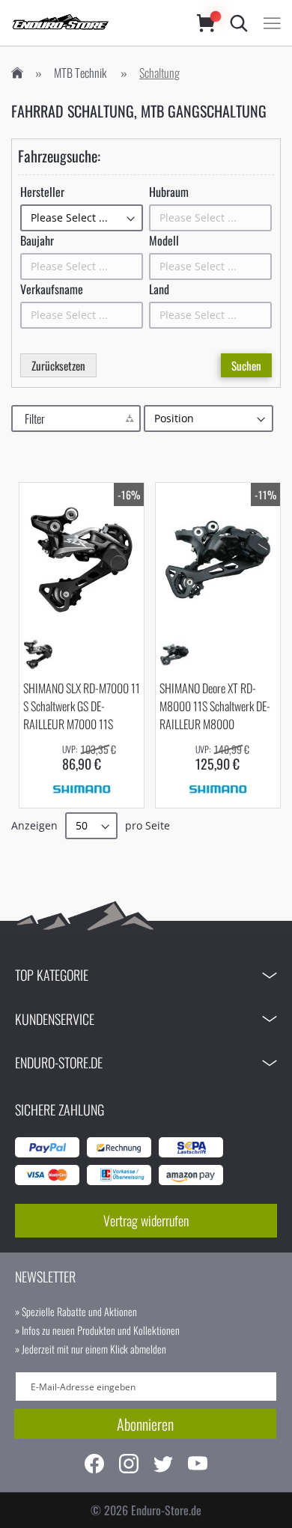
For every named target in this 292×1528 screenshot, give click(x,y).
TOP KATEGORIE (51, 974)
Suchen (246, 365)
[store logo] (89, 22)
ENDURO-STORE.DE (59, 1062)
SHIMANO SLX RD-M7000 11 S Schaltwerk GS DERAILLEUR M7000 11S (81, 706)
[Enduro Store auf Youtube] (197, 1465)
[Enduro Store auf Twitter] (163, 1465)
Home (17, 73)
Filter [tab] (35, 418)
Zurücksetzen (58, 365)
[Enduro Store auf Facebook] (94, 1465)
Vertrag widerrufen (146, 1220)
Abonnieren (145, 1424)
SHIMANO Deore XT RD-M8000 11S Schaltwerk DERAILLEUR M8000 (215, 706)
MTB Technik (80, 73)
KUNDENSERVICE (54, 1019)
